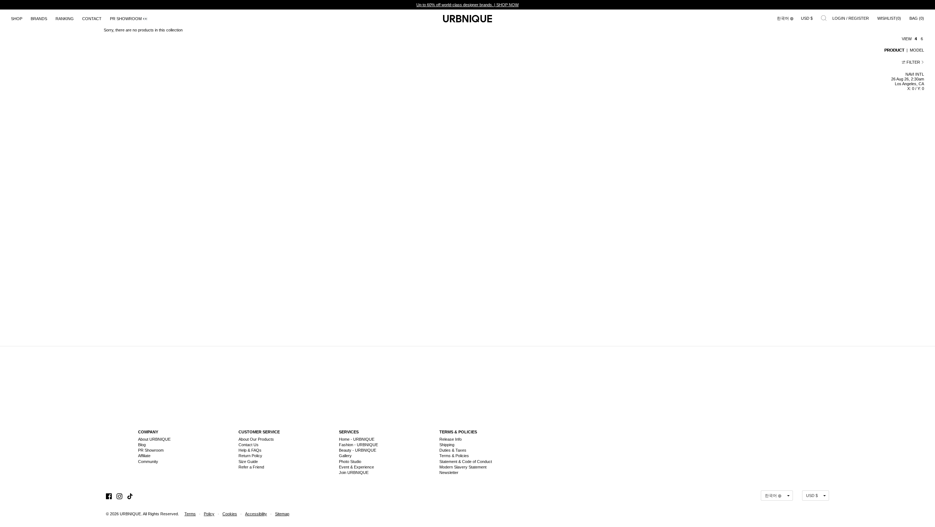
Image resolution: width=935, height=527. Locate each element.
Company (148, 432)
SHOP (16, 18)
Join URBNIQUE (354, 472)
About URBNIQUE (154, 439)
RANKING (65, 18)
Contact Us (248, 445)
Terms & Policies (458, 432)
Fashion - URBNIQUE (358, 445)
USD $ (807, 18)
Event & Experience (356, 467)
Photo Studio (350, 461)
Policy (209, 514)
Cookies (229, 514)
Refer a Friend (251, 467)
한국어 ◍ (785, 18)
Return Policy (250, 455)
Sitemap (282, 514)
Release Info (450, 439)
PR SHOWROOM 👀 (129, 18)
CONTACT (92, 18)
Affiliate (144, 455)
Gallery (345, 455)
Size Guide (248, 461)
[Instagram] (119, 495)
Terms (190, 514)
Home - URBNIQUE (356, 439)
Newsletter (448, 472)
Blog (142, 445)
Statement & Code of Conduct (465, 461)
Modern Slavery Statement (462, 467)
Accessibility (256, 514)
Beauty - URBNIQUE (357, 450)
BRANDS (39, 18)
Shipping (446, 445)
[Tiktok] (130, 495)
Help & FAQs (250, 450)
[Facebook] (109, 495)
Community (148, 461)
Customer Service (259, 432)
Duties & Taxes (452, 450)
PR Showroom (151, 450)
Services (349, 432)
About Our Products (256, 439)
